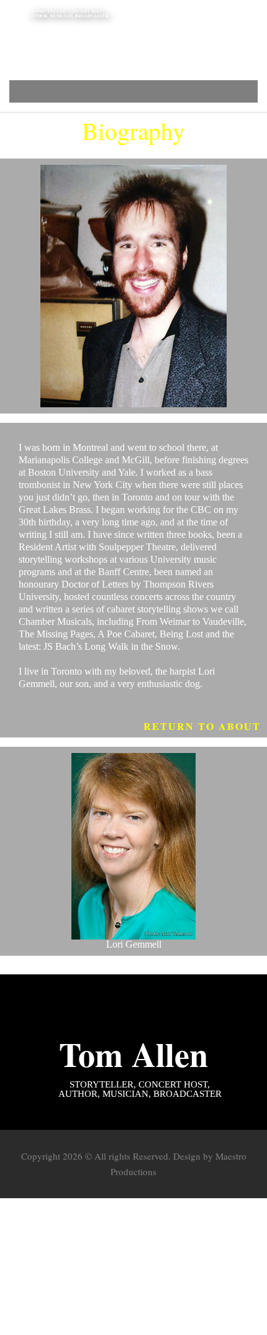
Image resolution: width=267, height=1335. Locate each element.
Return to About (202, 726)
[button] (133, 91)
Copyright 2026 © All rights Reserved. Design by (118, 1156)
